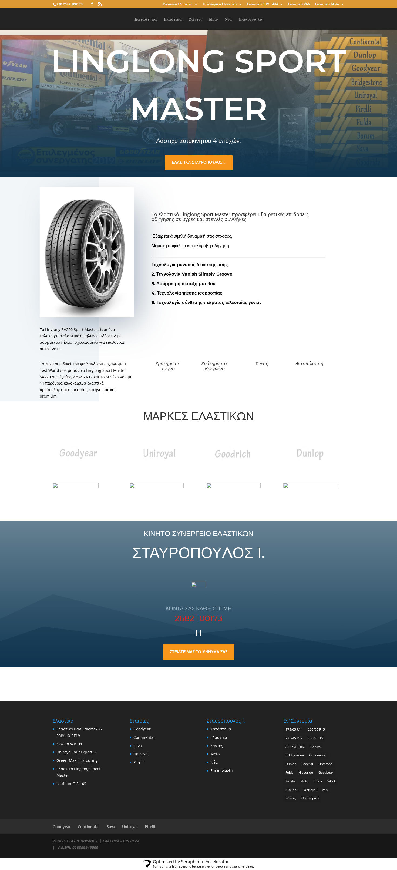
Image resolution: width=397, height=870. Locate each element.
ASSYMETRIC (295, 747)
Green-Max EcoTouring (77, 760)
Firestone (325, 764)
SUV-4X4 (291, 790)
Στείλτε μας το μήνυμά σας (198, 651)
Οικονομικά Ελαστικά (220, 4)
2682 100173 (199, 618)
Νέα (228, 19)
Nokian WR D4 (69, 743)
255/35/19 (315, 738)
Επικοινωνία (251, 19)
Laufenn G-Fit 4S (71, 783)
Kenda (290, 781)
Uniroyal (141, 753)
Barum (315, 747)
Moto (213, 19)
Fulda (289, 772)
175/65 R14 (293, 729)
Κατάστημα (145, 19)
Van (325, 790)
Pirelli (138, 762)
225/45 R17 (293, 738)
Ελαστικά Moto (327, 4)
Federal (307, 764)
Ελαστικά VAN (299, 4)
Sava (137, 745)
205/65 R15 (316, 729)
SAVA (331, 781)
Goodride (306, 772)
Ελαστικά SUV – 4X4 (262, 4)
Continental (143, 737)
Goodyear (142, 729)
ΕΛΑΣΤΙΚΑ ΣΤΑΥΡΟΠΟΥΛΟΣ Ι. (199, 162)
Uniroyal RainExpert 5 (76, 752)
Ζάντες (195, 19)
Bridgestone (294, 755)
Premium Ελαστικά (178, 4)
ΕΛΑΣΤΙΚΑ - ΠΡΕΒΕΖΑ (121, 840)
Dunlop (290, 764)
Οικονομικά (310, 798)
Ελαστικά (173, 19)
